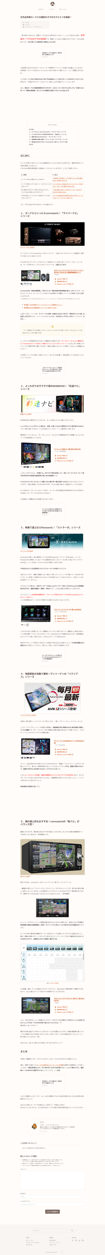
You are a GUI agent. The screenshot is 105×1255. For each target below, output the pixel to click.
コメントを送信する (52, 1211)
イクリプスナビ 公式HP (28, 715)
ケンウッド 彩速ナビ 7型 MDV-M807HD (67, 449)
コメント (23, 1169)
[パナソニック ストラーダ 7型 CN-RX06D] (35, 614)
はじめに (31, 129)
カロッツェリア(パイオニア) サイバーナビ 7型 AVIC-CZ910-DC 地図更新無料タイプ (68, 271)
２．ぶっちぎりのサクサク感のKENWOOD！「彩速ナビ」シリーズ (47, 134)
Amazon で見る (61, 279)
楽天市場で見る (61, 281)
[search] (53, 1230)
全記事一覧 (29, 1245)
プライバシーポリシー (55, 1242)
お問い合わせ (53, 1245)
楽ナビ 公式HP (25, 876)
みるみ (27, 22)
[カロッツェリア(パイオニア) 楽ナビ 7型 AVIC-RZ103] (35, 1005)
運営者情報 (52, 1240)
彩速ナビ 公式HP (26, 414)
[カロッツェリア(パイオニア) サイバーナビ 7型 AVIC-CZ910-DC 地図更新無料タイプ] (35, 275)
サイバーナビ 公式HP (27, 247)
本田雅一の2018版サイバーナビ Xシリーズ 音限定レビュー (43, 305)
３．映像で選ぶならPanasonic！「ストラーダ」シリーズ (45, 137)
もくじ (50, 125)
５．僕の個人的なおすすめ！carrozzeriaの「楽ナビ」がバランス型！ (48, 142)
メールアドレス (25, 1201)
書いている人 (62, 9)
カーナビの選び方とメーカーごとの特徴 (50, 1065)
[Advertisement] (52, 106)
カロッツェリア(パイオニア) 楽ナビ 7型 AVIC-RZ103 (69, 999)
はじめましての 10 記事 (32, 1242)
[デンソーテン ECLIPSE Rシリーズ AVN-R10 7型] (35, 746)
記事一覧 (41, 9)
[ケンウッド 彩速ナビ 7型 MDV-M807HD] (35, 453)
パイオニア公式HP (54, 983)
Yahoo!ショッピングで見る (64, 284)
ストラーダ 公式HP (26, 551)
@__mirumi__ (44, 1131)
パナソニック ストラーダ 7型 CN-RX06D (67, 609)
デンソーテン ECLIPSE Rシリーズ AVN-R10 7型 (69, 742)
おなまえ (23, 1193)
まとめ (31, 144)
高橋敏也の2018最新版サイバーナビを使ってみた (40, 308)
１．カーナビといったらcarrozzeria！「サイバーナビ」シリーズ (47, 132)
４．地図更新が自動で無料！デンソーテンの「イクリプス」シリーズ (48, 139)
